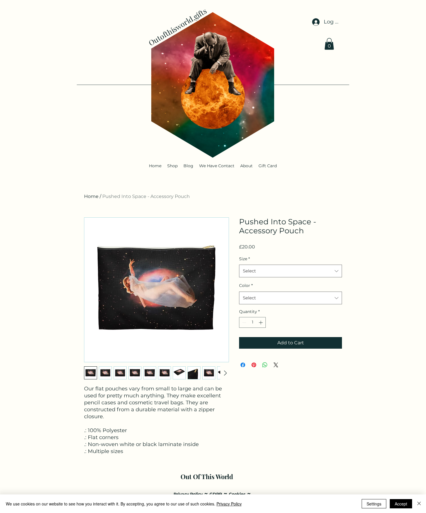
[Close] (419, 503)
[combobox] (290, 271)
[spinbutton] (252, 322)
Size (244, 258)
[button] (329, 44)
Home (91, 196)
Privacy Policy (229, 504)
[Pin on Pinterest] (253, 364)
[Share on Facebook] (242, 364)
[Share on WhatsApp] (264, 364)
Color (246, 285)
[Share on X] (275, 364)
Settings (374, 504)
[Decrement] (243, 322)
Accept (401, 504)
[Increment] (261, 322)
